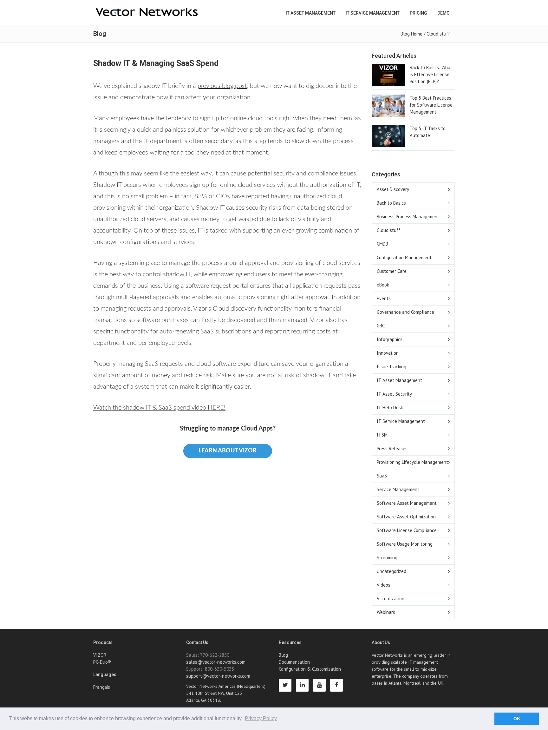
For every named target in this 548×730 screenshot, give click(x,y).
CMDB (382, 244)
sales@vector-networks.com (215, 662)
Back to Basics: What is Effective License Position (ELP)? (431, 74)
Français (101, 687)
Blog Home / (414, 34)
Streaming (387, 558)
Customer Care (392, 271)
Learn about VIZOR (228, 451)
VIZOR (100, 655)
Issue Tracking (391, 367)
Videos (383, 585)
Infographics (389, 339)
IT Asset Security (394, 394)
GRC (381, 326)
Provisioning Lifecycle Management (412, 462)
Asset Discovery (393, 189)
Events (384, 298)
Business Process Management (408, 217)
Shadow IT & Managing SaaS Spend (156, 63)
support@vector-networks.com (218, 676)
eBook (383, 285)
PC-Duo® (102, 662)
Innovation (388, 353)
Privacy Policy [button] (261, 718)
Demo (443, 13)
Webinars (386, 612)
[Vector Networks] (147, 12)
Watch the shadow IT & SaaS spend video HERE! (159, 407)
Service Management (398, 489)
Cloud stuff (438, 34)
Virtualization (390, 598)
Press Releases (392, 448)
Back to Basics (391, 203)
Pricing (418, 13)
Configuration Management (404, 257)
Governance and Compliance (405, 312)
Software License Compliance (407, 530)
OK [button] (516, 718)
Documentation (294, 662)
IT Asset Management (311, 13)
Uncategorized (391, 571)
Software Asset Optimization (406, 517)
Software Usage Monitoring (405, 544)
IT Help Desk (390, 407)
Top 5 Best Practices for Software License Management (431, 105)
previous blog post (222, 86)
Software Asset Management (407, 503)
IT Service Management (373, 13)
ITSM (382, 435)
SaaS (382, 476)
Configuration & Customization (310, 669)
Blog (283, 655)
